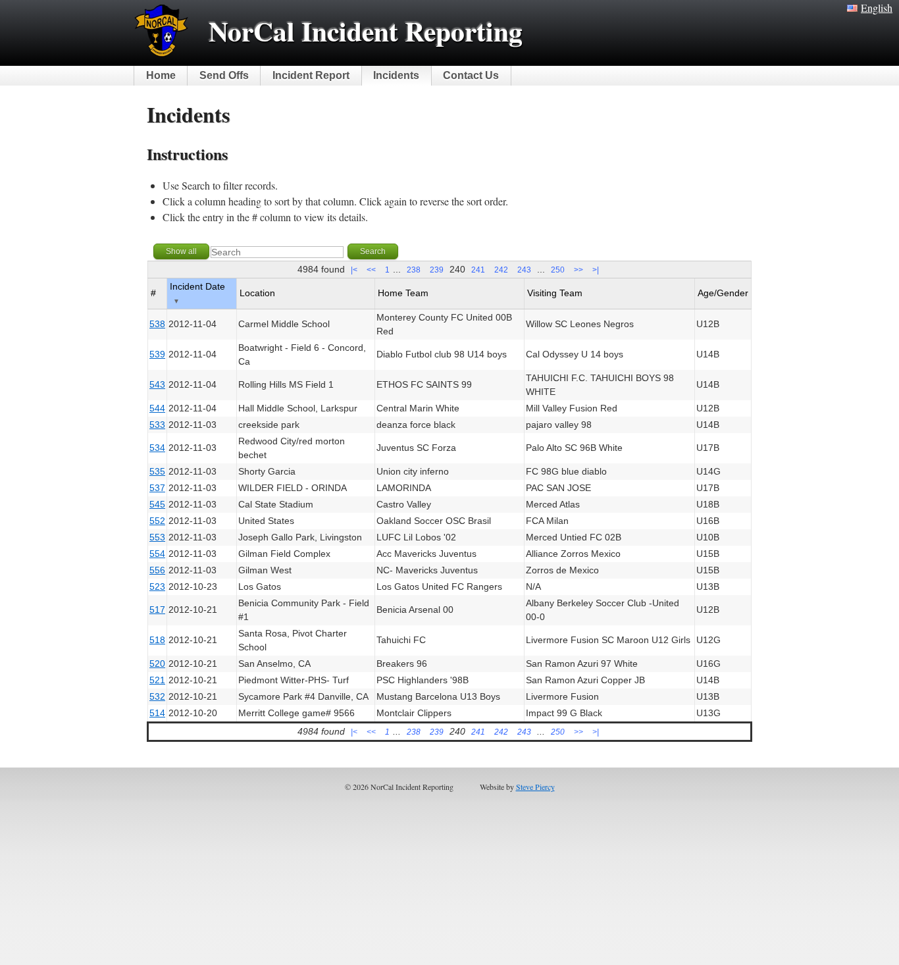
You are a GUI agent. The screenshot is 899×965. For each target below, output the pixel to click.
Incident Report (310, 75)
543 (157, 384)
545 (157, 504)
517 (157, 609)
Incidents (396, 75)
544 (157, 408)
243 (524, 269)
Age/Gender (723, 293)
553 (157, 537)
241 (478, 269)
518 (157, 640)
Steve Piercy (535, 786)
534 (157, 447)
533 (157, 424)
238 (414, 269)
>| (595, 269)
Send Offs (224, 75)
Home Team (403, 293)
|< (354, 269)
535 (157, 471)
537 (157, 487)
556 (157, 570)
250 (558, 269)
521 (157, 680)
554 (157, 553)
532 (157, 696)
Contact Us (471, 75)
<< (371, 269)
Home (161, 75)
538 (157, 324)
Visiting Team (554, 293)
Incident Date (197, 293)
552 (157, 520)
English (876, 7)
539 (157, 354)
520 (157, 663)
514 (157, 713)
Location (257, 293)
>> (578, 269)
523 (157, 586)
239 (437, 269)
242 (501, 269)
